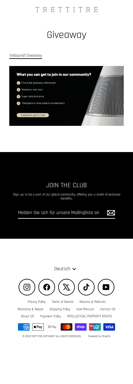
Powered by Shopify (99, 336)
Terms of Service (62, 302)
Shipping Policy (59, 309)
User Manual (85, 309)
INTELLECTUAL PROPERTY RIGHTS (89, 316)
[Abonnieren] (110, 213)
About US (27, 316)
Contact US (107, 309)
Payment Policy (50, 316)
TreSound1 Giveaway (25, 55)
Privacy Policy (36, 302)
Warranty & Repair (30, 309)
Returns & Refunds (92, 302)
